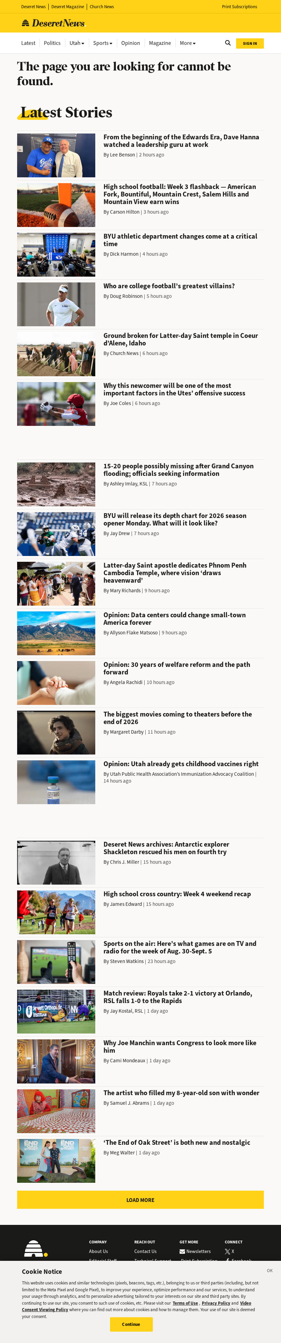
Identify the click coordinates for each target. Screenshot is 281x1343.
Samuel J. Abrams (129, 1103)
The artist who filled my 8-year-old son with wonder (181, 1093)
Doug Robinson (126, 296)
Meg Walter (122, 1152)
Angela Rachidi (126, 682)
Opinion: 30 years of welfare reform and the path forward (176, 668)
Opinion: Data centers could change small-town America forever (174, 618)
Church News (102, 7)
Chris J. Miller (124, 862)
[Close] (270, 1271)
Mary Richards (125, 590)
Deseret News (33, 7)
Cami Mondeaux (127, 1060)
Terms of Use (185, 1303)
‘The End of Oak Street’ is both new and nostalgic (176, 1142)
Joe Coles (120, 403)
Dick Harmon (124, 254)
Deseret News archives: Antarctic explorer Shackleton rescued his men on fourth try (166, 848)
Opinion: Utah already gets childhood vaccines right (181, 764)
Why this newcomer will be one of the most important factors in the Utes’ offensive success (174, 389)
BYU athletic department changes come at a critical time (180, 240)
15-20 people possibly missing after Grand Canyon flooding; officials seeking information (178, 469)
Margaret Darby (127, 731)
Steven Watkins (127, 961)
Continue (131, 1324)
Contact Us (145, 1251)
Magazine (160, 43)
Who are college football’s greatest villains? (169, 286)
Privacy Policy (216, 1303)
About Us (98, 1251)
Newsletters (198, 1251)
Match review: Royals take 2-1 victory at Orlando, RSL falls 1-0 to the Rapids (177, 997)
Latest (28, 43)
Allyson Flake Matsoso (134, 632)
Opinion (130, 43)
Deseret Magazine (67, 7)
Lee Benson (122, 154)
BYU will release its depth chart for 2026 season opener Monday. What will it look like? (174, 519)
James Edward (126, 904)
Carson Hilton (124, 211)
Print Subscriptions (239, 7)
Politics (52, 43)
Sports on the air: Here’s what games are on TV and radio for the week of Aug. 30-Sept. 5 (179, 947)
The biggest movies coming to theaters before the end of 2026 (177, 718)
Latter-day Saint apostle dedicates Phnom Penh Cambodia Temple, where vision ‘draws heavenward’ (174, 573)
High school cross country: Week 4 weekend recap (177, 894)
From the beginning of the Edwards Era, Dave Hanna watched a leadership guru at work (181, 140)
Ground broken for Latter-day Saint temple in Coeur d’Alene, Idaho (180, 339)
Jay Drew (120, 533)
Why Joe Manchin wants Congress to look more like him (179, 1046)
